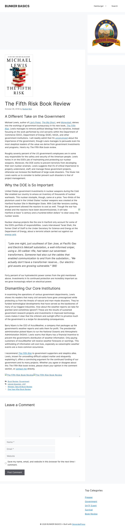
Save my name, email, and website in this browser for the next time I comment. (41, 463)
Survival (89, 510)
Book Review (13, 381)
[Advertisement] (42, 32)
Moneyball (66, 122)
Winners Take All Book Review (20, 387)
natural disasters (14, 384)
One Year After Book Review (19, 389)
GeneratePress (78, 524)
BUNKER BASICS (17, 6)
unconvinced (61, 138)
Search (115, 6)
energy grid (10, 234)
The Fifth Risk (25, 353)
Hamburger (99, 6)
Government (24, 381)
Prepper (89, 497)
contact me (21, 369)
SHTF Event (91, 505)
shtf (24, 384)
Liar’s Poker (35, 122)
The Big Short (48, 122)
